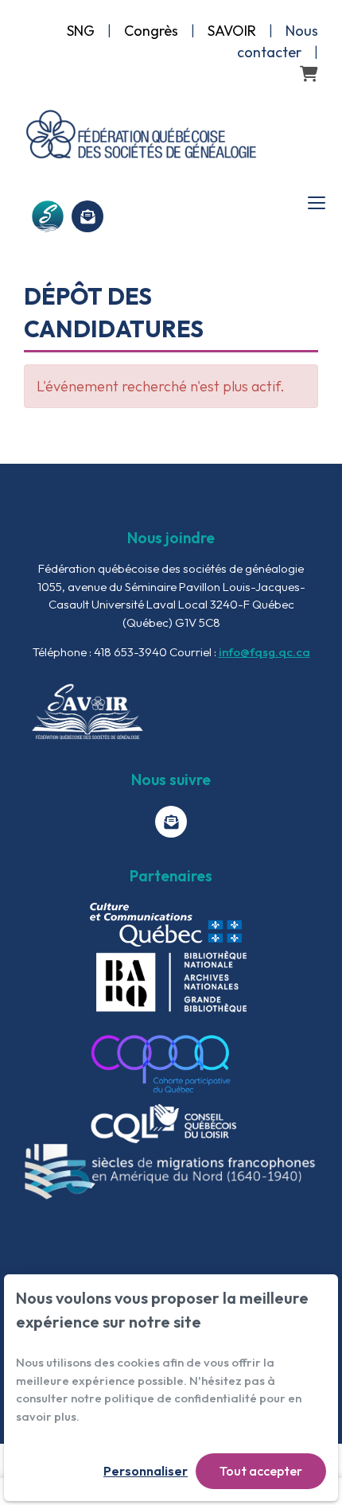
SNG (81, 30)
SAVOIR (232, 30)
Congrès (151, 30)
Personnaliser (145, 1471)
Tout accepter (261, 1471)
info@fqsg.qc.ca (264, 651)
